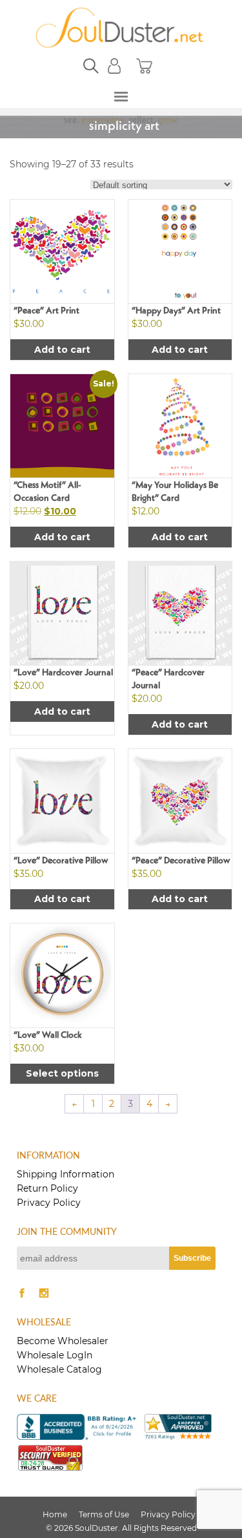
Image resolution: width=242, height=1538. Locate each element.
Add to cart (62, 349)
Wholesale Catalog (59, 1369)
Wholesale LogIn (54, 1355)
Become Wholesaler (62, 1341)
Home (55, 1514)
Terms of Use (104, 1514)
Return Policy (47, 1188)
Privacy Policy (49, 1202)
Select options (62, 1073)
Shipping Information (65, 1174)
